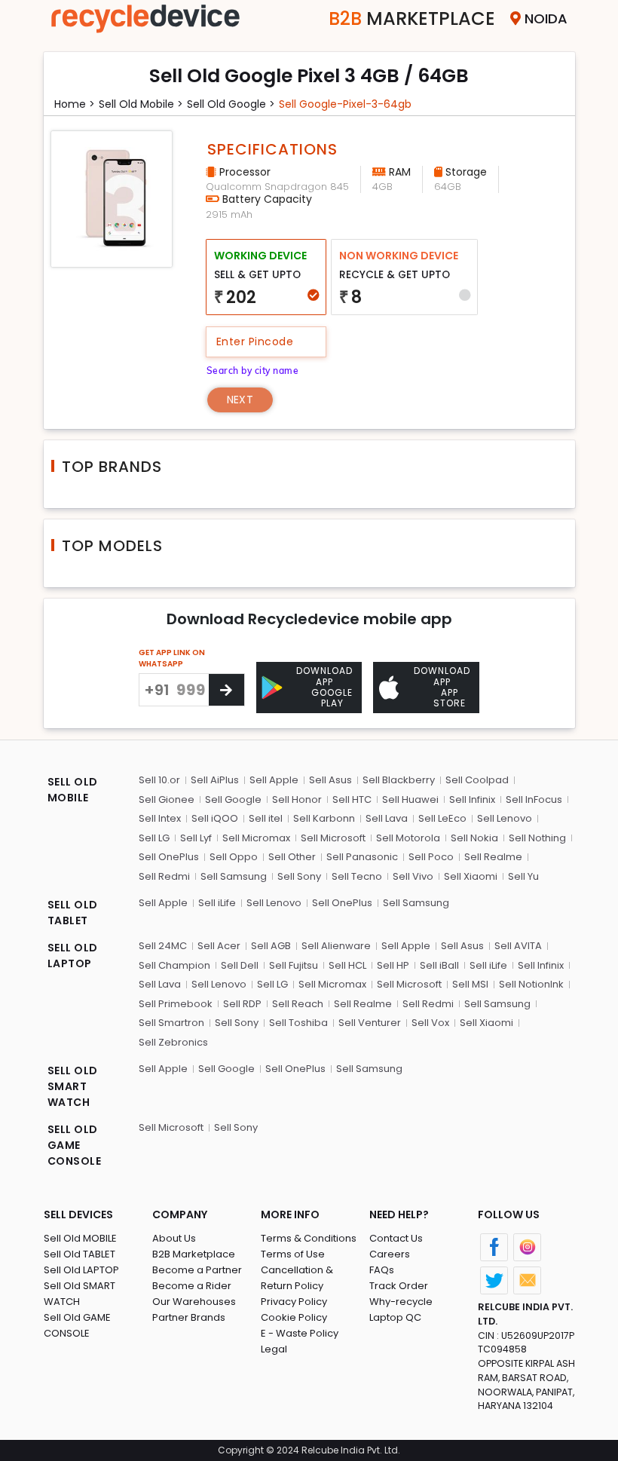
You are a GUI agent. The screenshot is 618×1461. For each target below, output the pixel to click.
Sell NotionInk (531, 984)
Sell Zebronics (173, 1042)
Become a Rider (191, 1286)
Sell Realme (493, 857)
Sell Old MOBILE (80, 1238)
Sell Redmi (164, 876)
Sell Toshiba (298, 1022)
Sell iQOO (214, 818)
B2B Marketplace (193, 1254)
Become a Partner (197, 1270)
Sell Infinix (472, 799)
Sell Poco (431, 857)
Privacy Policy (294, 1301)
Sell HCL (347, 965)
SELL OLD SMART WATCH (72, 1086)
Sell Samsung (233, 876)
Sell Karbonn (324, 818)
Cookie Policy (294, 1317)
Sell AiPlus (215, 780)
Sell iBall (439, 965)
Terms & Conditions (308, 1238)
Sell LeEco (442, 818)
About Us (174, 1238)
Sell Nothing (537, 838)
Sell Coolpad (477, 780)
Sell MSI (470, 984)
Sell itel (266, 818)
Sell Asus (330, 780)
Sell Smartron (171, 1022)
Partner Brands (188, 1317)
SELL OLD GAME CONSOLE (74, 1145)
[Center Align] (226, 690)
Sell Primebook (176, 1004)
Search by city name (253, 370)
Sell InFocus (534, 799)
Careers (389, 1254)
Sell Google (233, 799)
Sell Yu (523, 876)
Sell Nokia (474, 838)
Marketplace (412, 18)
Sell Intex (160, 818)
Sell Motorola (408, 838)
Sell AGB (271, 946)
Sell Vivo (413, 876)
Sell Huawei (410, 799)
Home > (74, 104)
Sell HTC (352, 799)
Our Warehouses (194, 1301)
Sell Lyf (196, 838)
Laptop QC (395, 1317)
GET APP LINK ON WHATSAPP (172, 658)
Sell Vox (430, 1022)
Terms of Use (293, 1254)
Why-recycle (401, 1301)
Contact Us (396, 1238)
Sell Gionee (166, 799)
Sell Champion (174, 965)
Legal (274, 1349)
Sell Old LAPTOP (81, 1270)
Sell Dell (240, 965)
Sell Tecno (357, 876)
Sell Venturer (369, 1022)
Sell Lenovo (504, 818)
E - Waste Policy (299, 1333)
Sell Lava (387, 818)
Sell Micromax (256, 838)
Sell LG (154, 838)
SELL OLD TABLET (72, 912)
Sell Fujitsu (293, 965)
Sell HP (393, 965)
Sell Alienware (336, 946)
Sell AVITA (518, 946)
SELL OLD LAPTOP (72, 955)
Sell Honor (297, 799)
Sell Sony (299, 876)
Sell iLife (217, 903)
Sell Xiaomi (470, 876)
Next (240, 399)
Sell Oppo (234, 857)
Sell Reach (297, 1004)
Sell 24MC (163, 946)
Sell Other (292, 857)
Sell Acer (218, 946)
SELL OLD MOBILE (72, 789)
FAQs (381, 1270)
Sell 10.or (159, 780)
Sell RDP (242, 1004)
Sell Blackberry (399, 780)
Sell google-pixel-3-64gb (345, 104)
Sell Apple (273, 780)
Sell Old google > (231, 104)
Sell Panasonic (362, 857)
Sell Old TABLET (79, 1254)
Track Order (398, 1286)
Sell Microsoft (333, 838)
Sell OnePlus (169, 857)
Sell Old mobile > (141, 104)
